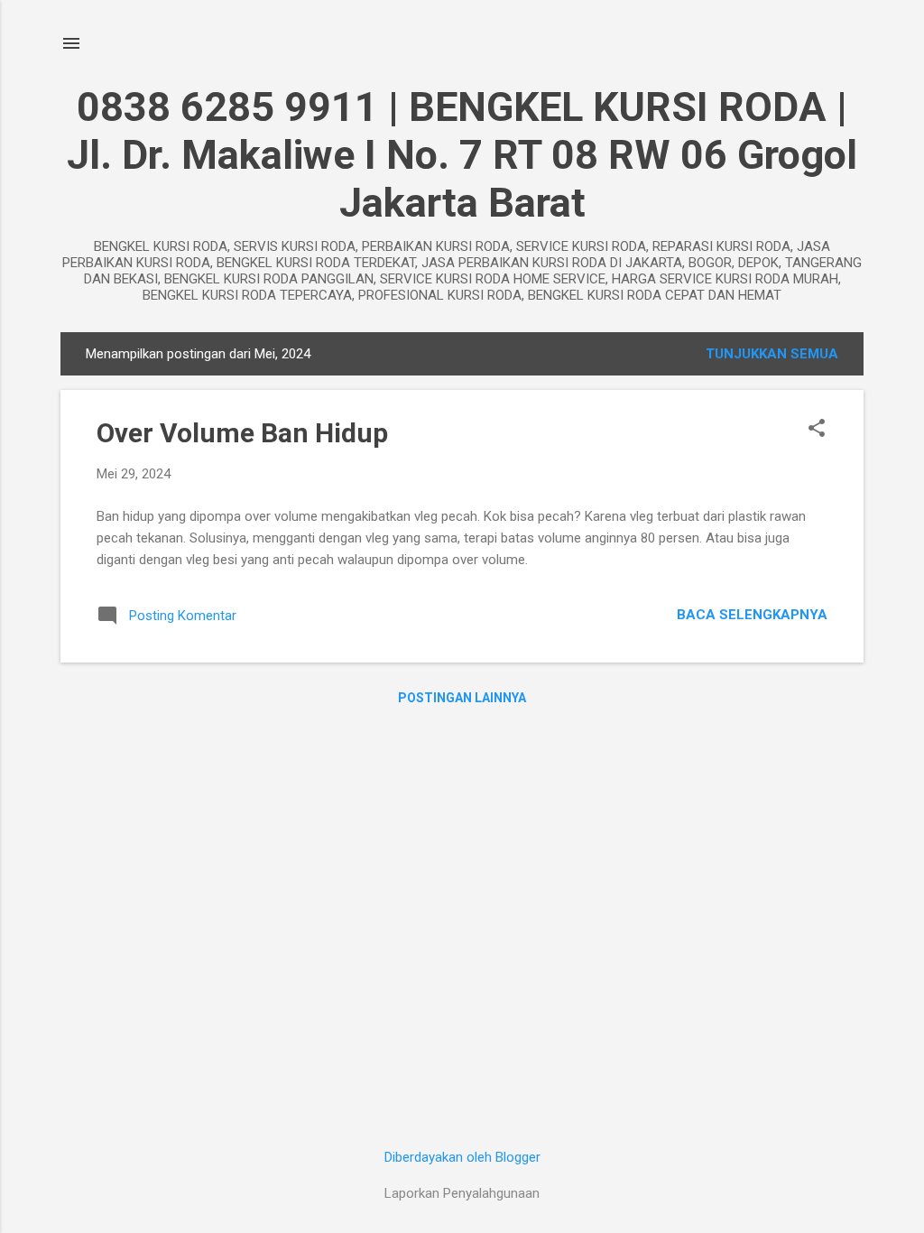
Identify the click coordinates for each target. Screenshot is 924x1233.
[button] (816, 429)
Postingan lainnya (462, 698)
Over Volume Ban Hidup (242, 433)
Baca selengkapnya (752, 615)
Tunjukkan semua (772, 354)
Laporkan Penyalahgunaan (462, 1193)
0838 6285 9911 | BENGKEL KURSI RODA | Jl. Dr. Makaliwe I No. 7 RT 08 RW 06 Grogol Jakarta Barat (462, 155)
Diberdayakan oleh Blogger (462, 1157)
